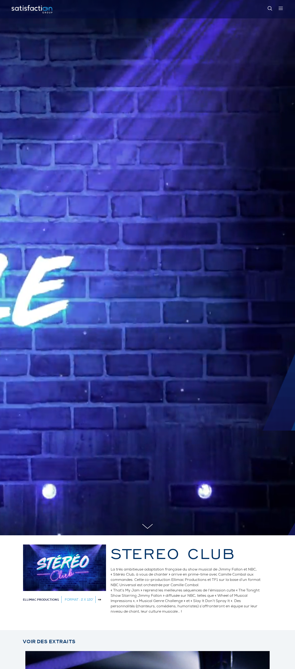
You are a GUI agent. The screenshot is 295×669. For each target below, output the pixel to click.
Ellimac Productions (41, 600)
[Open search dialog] (269, 9)
